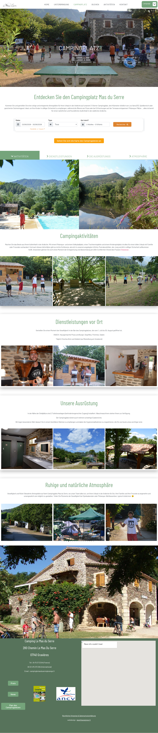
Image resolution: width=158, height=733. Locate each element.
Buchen (95, 4)
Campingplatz (80, 4)
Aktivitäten (109, 4)
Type (50, 120)
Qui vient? (85, 120)
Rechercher (121, 124)
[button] (154, 4)
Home (46, 4)
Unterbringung (61, 4)
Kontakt (123, 4)
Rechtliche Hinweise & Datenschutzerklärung (79, 716)
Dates (18, 120)
